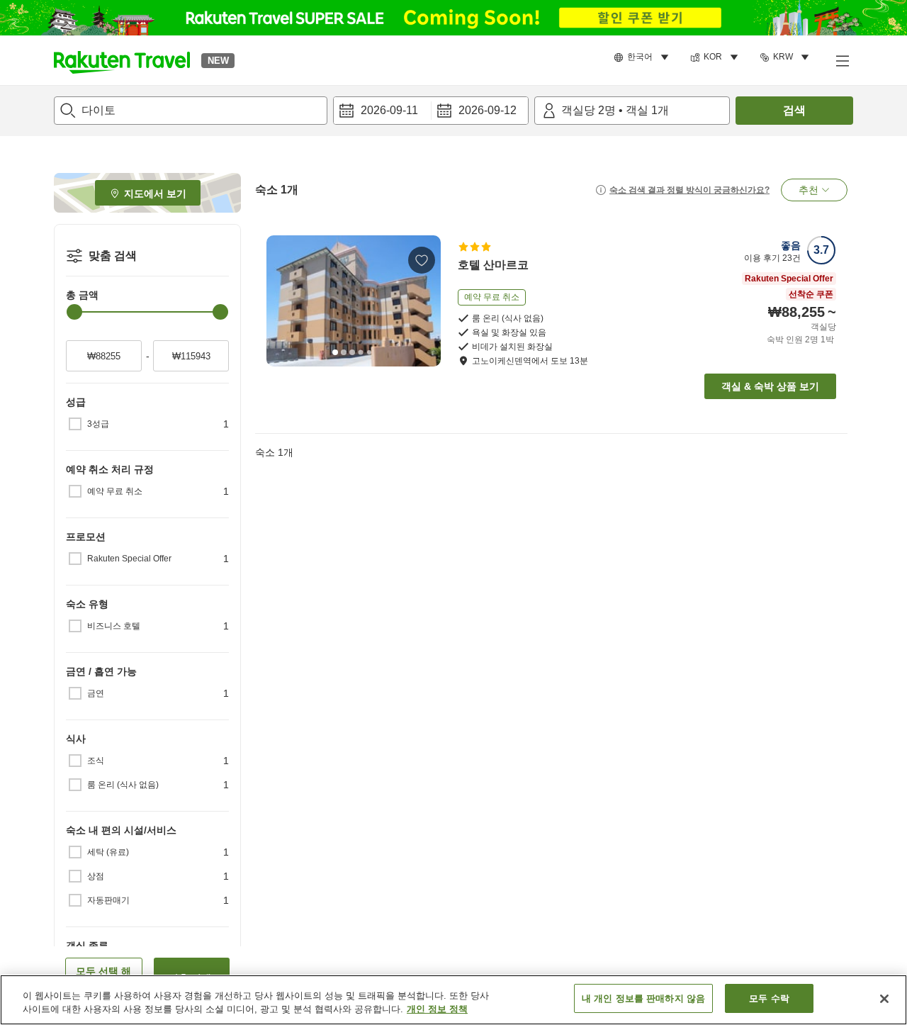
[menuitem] (643, 57)
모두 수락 (769, 998)
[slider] (74, 312)
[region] (453, 1000)
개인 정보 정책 (437, 1009)
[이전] (282, 300)
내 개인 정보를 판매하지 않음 (643, 998)
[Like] (421, 260)
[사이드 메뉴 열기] (841, 60)
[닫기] (884, 998)
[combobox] (190, 110)
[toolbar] (431, 110)
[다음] (425, 300)
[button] (122, 60)
